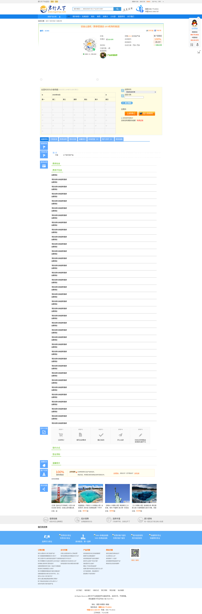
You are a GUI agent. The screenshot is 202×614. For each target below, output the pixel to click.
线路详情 (59, 21)
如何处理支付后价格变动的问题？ (70, 563)
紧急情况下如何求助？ (89, 573)
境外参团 (76, 16)
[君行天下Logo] (53, 13)
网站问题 (109, 550)
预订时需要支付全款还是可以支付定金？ (49, 561)
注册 (56, 1)
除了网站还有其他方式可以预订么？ (48, 581)
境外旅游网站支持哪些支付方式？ (70, 556)
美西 (98, 16)
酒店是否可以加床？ (89, 563)
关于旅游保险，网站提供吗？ (91, 571)
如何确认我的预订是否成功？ (46, 563)
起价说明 (110, 39)
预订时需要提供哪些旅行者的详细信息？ (49, 571)
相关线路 (119, 139)
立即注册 (136, 473)
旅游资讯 (121, 16)
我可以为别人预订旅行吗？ (45, 576)
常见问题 (112, 590)
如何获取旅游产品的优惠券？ (91, 558)
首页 (69, 16)
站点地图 (121, 590)
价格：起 (63, 508)
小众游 (113, 16)
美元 (159, 1)
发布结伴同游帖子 (128, 118)
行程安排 (53, 139)
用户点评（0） (107, 139)
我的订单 (142, 1)
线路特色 (44, 139)
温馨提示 (82, 139)
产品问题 (86, 550)
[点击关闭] (198, 18)
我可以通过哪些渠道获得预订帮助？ (48, 579)
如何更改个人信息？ (111, 558)
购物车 (149, 1)
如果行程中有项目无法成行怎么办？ (93, 568)
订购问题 (41, 550)
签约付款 (72, 139)
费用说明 (63, 139)
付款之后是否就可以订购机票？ (69, 553)
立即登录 (115, 473)
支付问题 (64, 550)
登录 (52, 1)
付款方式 (96, 590)
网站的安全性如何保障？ (113, 563)
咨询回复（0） (93, 139)
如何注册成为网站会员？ (113, 553)
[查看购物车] (199, 51)
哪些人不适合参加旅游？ (90, 566)
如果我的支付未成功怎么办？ (69, 561)
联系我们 (87, 590)
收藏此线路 (158, 45)
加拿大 (105, 16)
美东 (92, 16)
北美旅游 (85, 16)
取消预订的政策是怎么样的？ (46, 568)
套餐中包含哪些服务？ (89, 556)
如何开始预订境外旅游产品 (45, 584)
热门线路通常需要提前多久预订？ (47, 556)
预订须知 (104, 590)
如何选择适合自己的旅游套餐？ (92, 553)
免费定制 (140, 120)
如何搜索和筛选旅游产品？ (113, 561)
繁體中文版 (135, 1)
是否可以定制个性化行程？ (90, 561)
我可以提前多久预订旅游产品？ (47, 553)
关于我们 (130, 16)
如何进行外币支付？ (66, 558)
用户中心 (154, 1)
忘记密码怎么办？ (111, 556)
